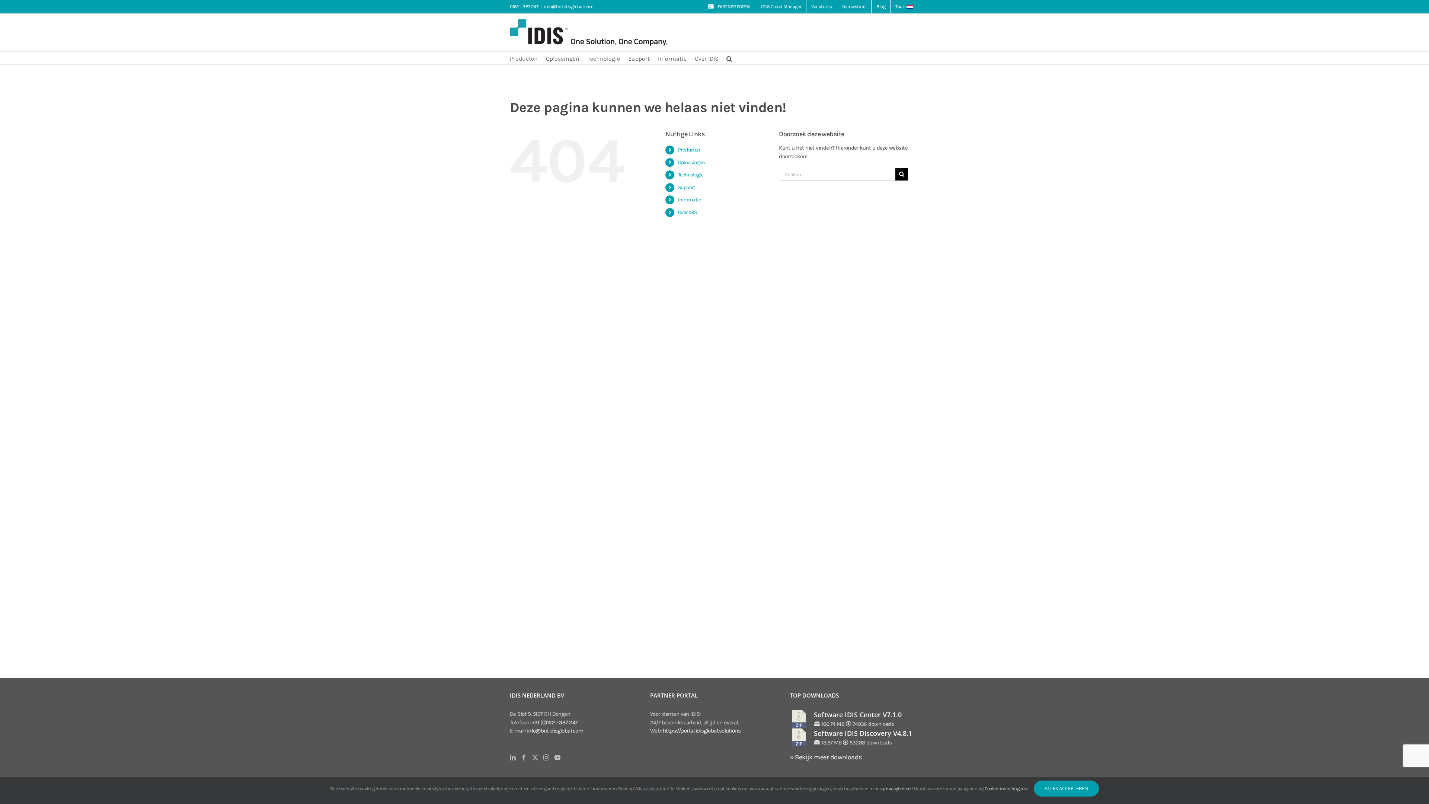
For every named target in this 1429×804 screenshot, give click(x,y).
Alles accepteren (1066, 788)
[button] (729, 58)
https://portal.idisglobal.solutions (702, 730)
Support (686, 187)
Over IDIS (687, 212)
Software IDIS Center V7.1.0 (858, 714)
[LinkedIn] (512, 757)
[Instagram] (546, 757)
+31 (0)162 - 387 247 (555, 722)
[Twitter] (535, 757)
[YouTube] (557, 757)
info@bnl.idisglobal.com (568, 6)
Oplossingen (691, 162)
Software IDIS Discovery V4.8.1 (863, 733)
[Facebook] (524, 757)
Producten (689, 150)
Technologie (691, 175)
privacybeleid (897, 788)
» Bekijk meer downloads (825, 757)
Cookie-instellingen (1005, 788)
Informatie (689, 200)
